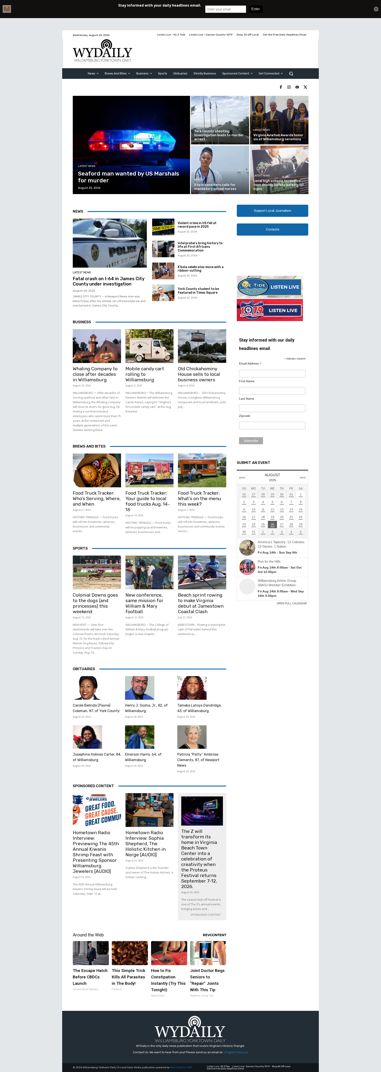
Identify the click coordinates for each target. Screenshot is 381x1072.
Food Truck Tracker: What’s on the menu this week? (199, 498)
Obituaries (84, 669)
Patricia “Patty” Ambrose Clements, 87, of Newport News (198, 760)
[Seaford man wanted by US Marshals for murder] (131, 145)
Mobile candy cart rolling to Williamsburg (144, 374)
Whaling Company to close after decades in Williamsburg (95, 374)
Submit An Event (253, 462)
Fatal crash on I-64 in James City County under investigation (108, 281)
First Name (246, 381)
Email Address (250, 363)
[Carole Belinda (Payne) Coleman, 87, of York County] (87, 688)
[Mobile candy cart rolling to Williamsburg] (149, 346)
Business (82, 322)
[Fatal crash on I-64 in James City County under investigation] (110, 243)
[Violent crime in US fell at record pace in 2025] (163, 227)
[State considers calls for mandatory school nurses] (220, 170)
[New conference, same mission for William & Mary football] (149, 572)
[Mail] (297, 87)
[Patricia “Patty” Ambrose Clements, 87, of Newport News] (192, 737)
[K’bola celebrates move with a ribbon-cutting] (163, 271)
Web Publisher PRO (181, 1067)
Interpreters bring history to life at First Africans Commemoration (200, 247)
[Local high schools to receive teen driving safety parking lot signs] (279, 170)
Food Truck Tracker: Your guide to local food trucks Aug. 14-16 (147, 501)
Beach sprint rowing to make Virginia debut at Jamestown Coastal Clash (201, 603)
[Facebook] (281, 87)
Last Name (246, 398)
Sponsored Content (93, 786)
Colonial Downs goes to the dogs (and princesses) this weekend (95, 603)
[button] (291, 73)
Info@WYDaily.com (236, 1052)
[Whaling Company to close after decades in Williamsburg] (97, 346)
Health (199, 179)
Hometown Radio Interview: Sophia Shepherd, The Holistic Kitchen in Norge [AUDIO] (145, 843)
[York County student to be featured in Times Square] (163, 293)
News (78, 211)
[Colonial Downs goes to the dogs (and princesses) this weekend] (97, 572)
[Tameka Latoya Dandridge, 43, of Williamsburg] (192, 688)
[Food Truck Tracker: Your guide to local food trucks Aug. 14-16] (149, 470)
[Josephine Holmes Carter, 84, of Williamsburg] (87, 737)
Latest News (86, 166)
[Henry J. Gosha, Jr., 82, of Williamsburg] (139, 688)
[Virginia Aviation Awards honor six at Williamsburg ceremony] (279, 120)
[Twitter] (305, 87)
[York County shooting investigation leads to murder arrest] (220, 120)
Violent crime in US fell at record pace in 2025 (197, 225)
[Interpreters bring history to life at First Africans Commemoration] (163, 249)
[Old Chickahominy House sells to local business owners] (202, 346)
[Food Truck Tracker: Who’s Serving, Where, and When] (97, 470)
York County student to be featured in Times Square (198, 291)
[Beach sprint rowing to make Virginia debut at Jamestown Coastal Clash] (202, 572)
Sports (80, 548)
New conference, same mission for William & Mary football (144, 603)
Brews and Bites (89, 446)
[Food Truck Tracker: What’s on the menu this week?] (202, 470)
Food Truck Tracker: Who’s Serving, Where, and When (97, 498)
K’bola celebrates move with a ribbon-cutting (201, 269)
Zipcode (244, 416)
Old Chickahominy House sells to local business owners (199, 374)
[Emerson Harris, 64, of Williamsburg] (139, 737)
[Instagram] (289, 87)
